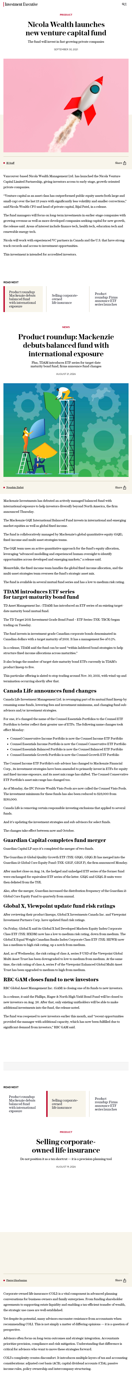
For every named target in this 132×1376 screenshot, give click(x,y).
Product (66, 14)
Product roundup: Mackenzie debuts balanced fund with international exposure (22, 299)
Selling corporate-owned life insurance (65, 299)
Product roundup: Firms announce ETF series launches (106, 299)
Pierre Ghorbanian (16, 1280)
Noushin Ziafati (15, 487)
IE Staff (10, 163)
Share (118, 162)
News (66, 327)
